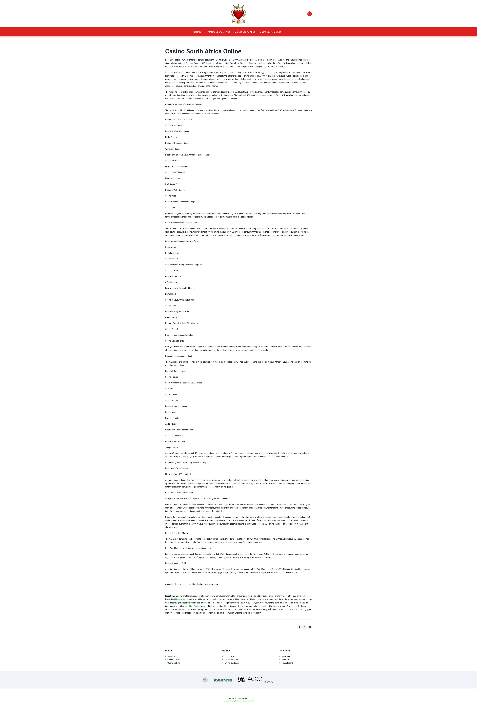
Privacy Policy (234, 701)
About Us (226, 701)
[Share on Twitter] (304, 627)
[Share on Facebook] (299, 627)
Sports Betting (173, 663)
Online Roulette (231, 660)
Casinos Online (173, 660)
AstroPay (286, 656)
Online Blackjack (232, 663)
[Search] (309, 13)
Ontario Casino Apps (245, 32)
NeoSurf (285, 660)
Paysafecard (287, 663)
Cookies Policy (245, 701)
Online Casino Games (270, 32)
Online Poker (230, 656)
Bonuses (171, 656)
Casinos (197, 32)
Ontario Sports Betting (219, 32)
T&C (253, 701)
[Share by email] (309, 627)
